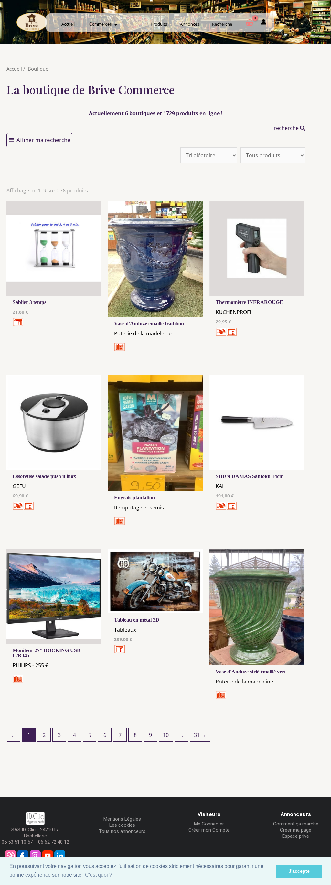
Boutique (38, 68)
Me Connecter (209, 824)
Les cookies (122, 825)
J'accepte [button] (299, 871)
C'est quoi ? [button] (98, 875)
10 (166, 734)
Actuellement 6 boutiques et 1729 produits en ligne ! (156, 113)
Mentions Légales (122, 819)
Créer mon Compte (209, 830)
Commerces (101, 24)
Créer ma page (295, 830)
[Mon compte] (263, 23)
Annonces (189, 24)
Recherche (222, 24)
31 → (200, 734)
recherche (287, 128)
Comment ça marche (295, 824)
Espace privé (295, 836)
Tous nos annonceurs (122, 831)
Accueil (68, 24)
